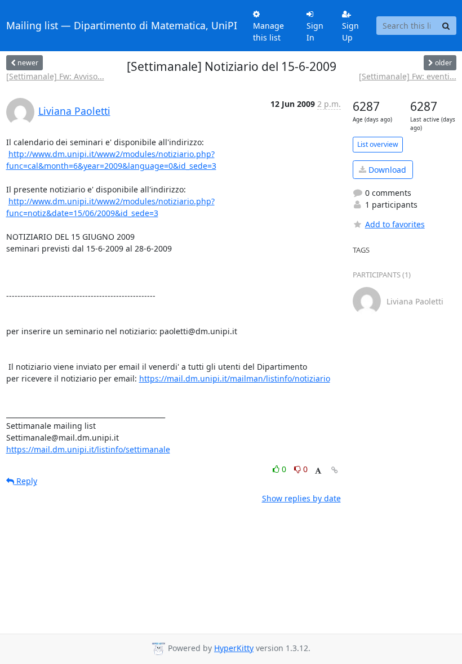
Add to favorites (395, 224)
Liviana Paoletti (74, 111)
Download (386, 169)
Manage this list (268, 31)
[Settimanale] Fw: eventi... (407, 76)
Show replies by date (301, 498)
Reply (25, 480)
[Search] (446, 25)
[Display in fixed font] (318, 470)
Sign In (314, 31)
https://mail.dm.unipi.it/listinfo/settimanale (88, 449)
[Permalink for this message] (334, 470)
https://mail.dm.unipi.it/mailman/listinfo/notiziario (234, 378)
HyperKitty (234, 648)
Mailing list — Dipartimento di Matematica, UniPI (121, 25)
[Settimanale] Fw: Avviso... (55, 76)
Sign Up (350, 31)
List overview (377, 144)
